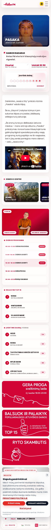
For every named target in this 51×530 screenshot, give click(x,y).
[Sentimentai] (41, 525)
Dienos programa (15, 240)
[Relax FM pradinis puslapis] (9, 4)
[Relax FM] (10, 525)
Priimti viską (14, 503)
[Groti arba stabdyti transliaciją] (6, 519)
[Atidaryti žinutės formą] (25, 394)
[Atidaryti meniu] (46, 4)
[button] (25, 81)
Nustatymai (25, 508)
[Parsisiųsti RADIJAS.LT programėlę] (41, 4)
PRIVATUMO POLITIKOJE (15, 498)
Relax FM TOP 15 (13, 290)
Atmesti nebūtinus (37, 503)
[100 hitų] (25, 525)
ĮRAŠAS (42, 246)
